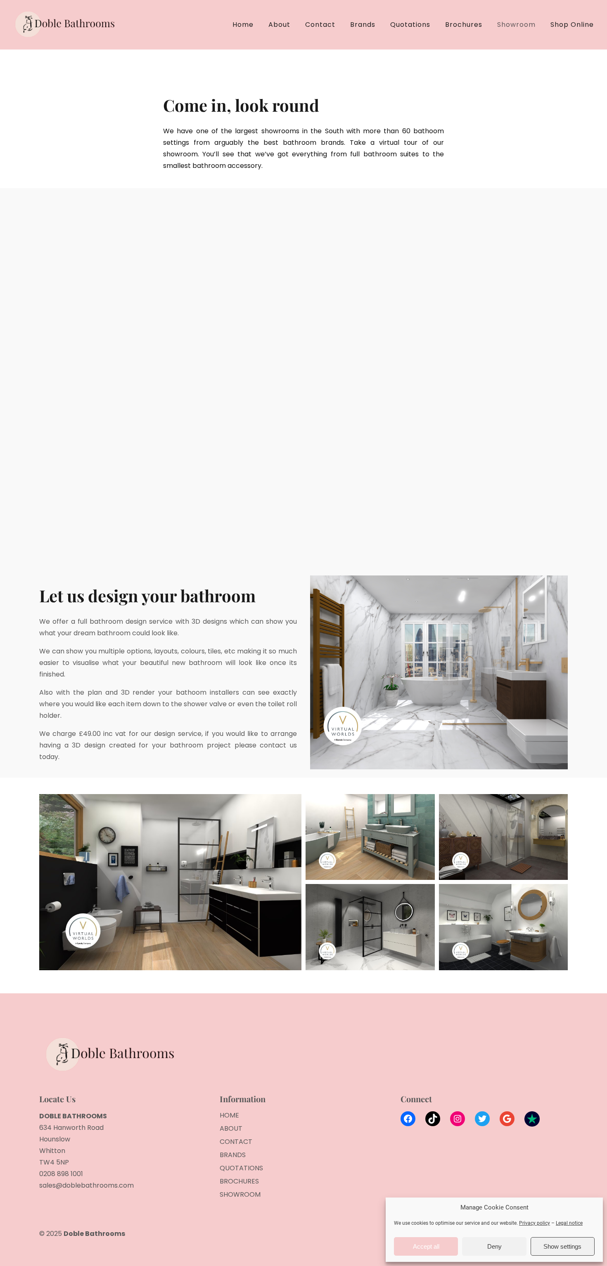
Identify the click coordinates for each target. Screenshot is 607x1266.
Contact (320, 24)
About (279, 24)
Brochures (463, 24)
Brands (362, 24)
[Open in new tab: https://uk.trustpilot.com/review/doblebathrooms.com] (532, 1120)
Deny (494, 1246)
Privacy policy (534, 1223)
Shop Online (572, 24)
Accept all (426, 1246)
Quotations (410, 24)
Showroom (516, 24)
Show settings (562, 1246)
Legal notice (569, 1223)
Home (243, 24)
